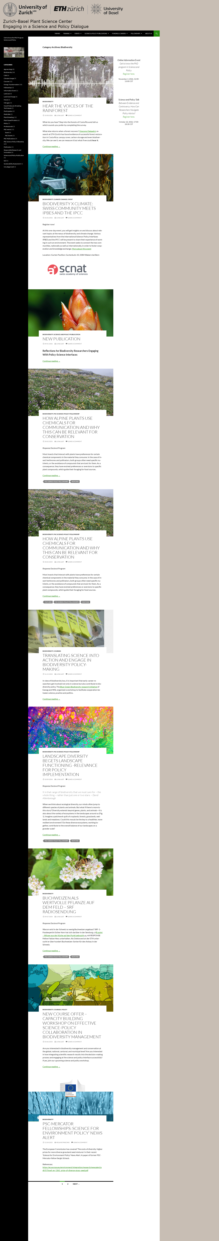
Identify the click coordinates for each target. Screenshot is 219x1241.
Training (66, 33)
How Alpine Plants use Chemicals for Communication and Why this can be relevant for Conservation (71, 427)
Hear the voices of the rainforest (68, 108)
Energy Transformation (11, 84)
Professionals (8, 126)
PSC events (7, 129)
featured (48, 602)
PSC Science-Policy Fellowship (66, 414)
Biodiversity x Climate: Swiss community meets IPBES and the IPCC (69, 208)
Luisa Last (60, 115)
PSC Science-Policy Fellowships (56, 481)
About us (148, 33)
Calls (5, 75)
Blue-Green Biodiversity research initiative (78, 687)
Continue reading (51, 146)
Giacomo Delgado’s (87, 131)
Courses (57, 651)
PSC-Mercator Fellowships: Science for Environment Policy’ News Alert (72, 1130)
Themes (57, 33)
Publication (7, 147)
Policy (64, 1010)
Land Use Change (9, 97)
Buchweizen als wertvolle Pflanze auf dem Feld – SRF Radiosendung (69, 904)
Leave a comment (75, 115)
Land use (7, 94)
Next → (76, 1184)
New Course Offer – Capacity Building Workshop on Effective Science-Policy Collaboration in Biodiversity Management (72, 1025)
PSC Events (8, 136)
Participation (8, 111)
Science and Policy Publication (67, 334)
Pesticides (7, 114)
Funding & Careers (119, 33)
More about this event (81, 249)
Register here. (129, 73)
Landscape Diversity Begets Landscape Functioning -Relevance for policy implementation (70, 765)
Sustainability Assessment (12, 164)
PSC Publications (9, 139)
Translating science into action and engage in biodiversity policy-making (71, 662)
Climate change (60, 199)
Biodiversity (48, 101)
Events (77, 33)
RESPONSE (75, 481)
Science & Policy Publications (96, 33)
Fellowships (135, 33)
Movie (6, 100)
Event (70, 199)
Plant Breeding (9, 117)
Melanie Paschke (63, 1142)
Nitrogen (7, 103)
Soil (5, 161)
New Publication (61, 338)
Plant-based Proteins (10, 120)
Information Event (10, 91)
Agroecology (8, 69)
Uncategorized (9, 167)
